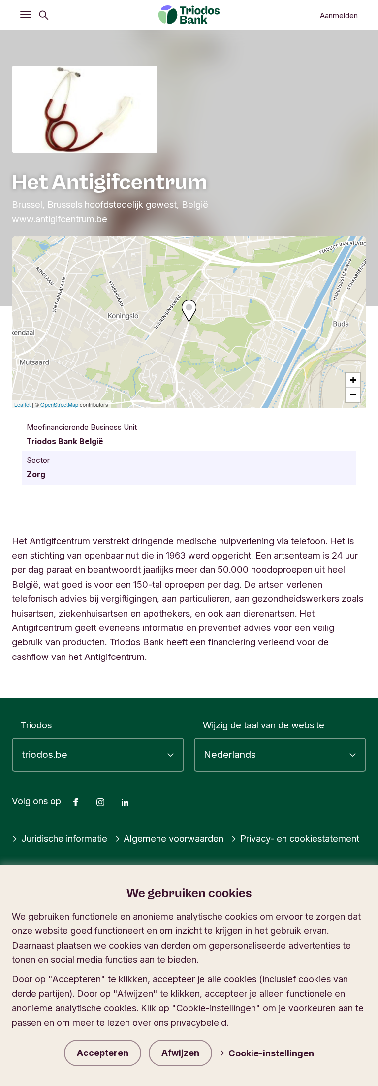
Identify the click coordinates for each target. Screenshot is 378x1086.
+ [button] (353, 380)
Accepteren (102, 1053)
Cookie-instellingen (271, 1053)
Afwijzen (180, 1053)
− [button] (353, 395)
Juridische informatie (64, 838)
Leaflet (22, 404)
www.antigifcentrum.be (59, 218)
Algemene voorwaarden (173, 838)
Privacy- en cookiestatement (299, 838)
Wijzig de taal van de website (263, 725)
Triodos (36, 725)
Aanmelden (339, 15)
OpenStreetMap (59, 404)
